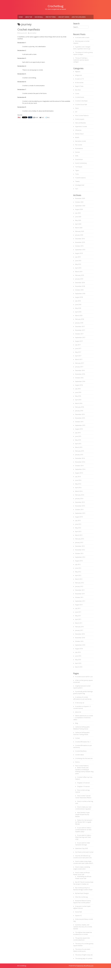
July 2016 (78, 389)
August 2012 (79, 561)
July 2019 (78, 257)
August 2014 (79, 473)
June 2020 (78, 217)
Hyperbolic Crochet (81, 126)
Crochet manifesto (28, 29)
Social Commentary (81, 163)
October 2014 (79, 466)
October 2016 (79, 378)
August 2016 (79, 385)
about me (28, 17)
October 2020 (79, 202)
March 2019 (78, 272)
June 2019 (78, 261)
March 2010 (78, 667)
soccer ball (39, 17)
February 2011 (79, 627)
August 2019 (79, 253)
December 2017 (80, 326)
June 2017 (78, 348)
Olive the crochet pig (81, 897)
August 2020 (79, 209)
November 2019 (80, 242)
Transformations (80, 178)
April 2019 (78, 268)
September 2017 (80, 337)
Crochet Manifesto (81, 751)
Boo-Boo (78, 90)
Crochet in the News (81, 101)
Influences (78, 130)
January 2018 (79, 323)
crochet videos (63, 17)
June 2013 (78, 524)
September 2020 (80, 206)
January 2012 (79, 586)
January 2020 (79, 235)
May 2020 (78, 220)
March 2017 (78, 359)
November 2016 (80, 374)
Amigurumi (78, 75)
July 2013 (78, 520)
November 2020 (80, 198)
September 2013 (80, 513)
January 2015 (79, 455)
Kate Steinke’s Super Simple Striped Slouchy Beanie (82, 814)
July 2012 (78, 564)
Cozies (77, 93)
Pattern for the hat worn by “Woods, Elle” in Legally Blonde (83, 822)
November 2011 (80, 594)
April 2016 (78, 400)
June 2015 (78, 436)
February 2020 (79, 231)
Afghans (77, 71)
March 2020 (78, 228)
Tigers (77, 170)
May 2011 (78, 616)
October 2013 (79, 509)
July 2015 (78, 433)
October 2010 (79, 641)
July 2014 (78, 476)
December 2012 (80, 546)
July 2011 (78, 608)
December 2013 (80, 502)
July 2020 (78, 213)
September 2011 (80, 601)
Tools (77, 174)
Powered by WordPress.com (84, 966)
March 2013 (78, 535)
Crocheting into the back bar (84, 758)
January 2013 (79, 542)
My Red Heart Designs (82, 893)
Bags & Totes (79, 86)
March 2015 (78, 447)
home (21, 17)
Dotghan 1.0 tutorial (83, 786)
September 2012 (80, 557)
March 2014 (78, 491)
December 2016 (80, 370)
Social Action (79, 159)
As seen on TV (79, 79)
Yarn (76, 189)
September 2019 (80, 250)
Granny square (79, 119)
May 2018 (78, 308)
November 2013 (80, 506)
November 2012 (80, 550)
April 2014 (78, 487)
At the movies (79, 82)
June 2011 (78, 612)
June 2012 (78, 568)
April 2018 (78, 312)
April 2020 (78, 224)
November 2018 (80, 286)
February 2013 (79, 539)
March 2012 (78, 579)
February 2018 (79, 319)
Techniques (78, 167)
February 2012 (79, 583)
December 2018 (80, 282)
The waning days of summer (83, 958)
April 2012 (78, 575)
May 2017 (78, 352)
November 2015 (80, 418)
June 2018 (78, 304)
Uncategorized (79, 185)
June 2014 (78, 480)
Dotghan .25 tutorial (83, 783)
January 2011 (79, 630)
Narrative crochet (80, 141)
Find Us (77, 762)
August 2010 (79, 649)
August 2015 (79, 429)
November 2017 (80, 330)
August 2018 (79, 297)
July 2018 (78, 301)
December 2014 (80, 458)
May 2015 (78, 440)
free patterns (51, 17)
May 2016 (78, 396)
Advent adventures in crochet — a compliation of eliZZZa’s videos (83, 717)
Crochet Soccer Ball (81, 104)
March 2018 (78, 315)
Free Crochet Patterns (82, 115)
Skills (76, 156)
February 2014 (79, 495)
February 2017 (79, 363)
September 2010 (80, 645)
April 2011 (78, 619)
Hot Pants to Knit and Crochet (84, 852)
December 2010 (80, 634)
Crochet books (79, 97)
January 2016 (79, 411)
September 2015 (80, 425)
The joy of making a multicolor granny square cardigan (81, 60)
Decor (77, 108)
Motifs (77, 137)
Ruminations (79, 148)
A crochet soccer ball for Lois (84, 677)
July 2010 (78, 652)
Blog (76, 723)
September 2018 (80, 293)
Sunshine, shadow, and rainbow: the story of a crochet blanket (82, 927)
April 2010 (78, 663)
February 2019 (79, 275)
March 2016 (78, 403)
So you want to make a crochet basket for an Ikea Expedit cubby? (83, 829)
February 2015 (79, 451)
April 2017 (78, 356)
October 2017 (79, 334)
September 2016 (80, 381)
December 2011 (80, 590)
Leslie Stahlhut (32, 33)
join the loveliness (79, 17)
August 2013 (79, 517)
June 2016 (78, 392)
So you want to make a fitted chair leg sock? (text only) (83, 837)
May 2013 (78, 528)
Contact (77, 738)
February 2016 (79, 407)
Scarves (77, 152)
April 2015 (78, 444)
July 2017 (78, 345)
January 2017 (79, 367)
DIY (76, 112)
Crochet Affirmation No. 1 (83, 742)
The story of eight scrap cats (84, 955)
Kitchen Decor (79, 134)
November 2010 (80, 638)
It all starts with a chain (82, 37)
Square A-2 (78, 915)
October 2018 (79, 290)
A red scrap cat (79, 703)
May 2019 (78, 264)
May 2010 (78, 660)
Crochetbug (55, 6)
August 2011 (79, 605)
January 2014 (79, 498)
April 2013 (78, 531)
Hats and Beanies (80, 123)
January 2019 (79, 279)
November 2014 (80, 462)
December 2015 (80, 414)
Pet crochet (78, 145)
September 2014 (80, 469)
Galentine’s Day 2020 (81, 848)
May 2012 (78, 572)
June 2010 (78, 656)
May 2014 (78, 484)
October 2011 (79, 597)
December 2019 (80, 239)
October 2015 (79, 422)
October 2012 (79, 553)
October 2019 (79, 246)
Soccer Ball (78, 912)
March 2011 (78, 623)
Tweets (77, 181)
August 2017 (79, 341)
